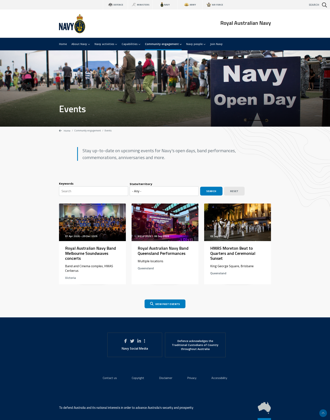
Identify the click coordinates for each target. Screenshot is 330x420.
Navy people (194, 44)
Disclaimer (165, 378)
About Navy (79, 44)
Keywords (66, 183)
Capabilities (130, 44)
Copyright (138, 378)
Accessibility (219, 378)
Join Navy (216, 44)
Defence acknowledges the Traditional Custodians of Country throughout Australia (195, 345)
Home (63, 44)
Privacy (192, 378)
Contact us (110, 378)
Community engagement (162, 44)
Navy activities (105, 44)
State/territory (141, 184)
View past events (167, 304)
